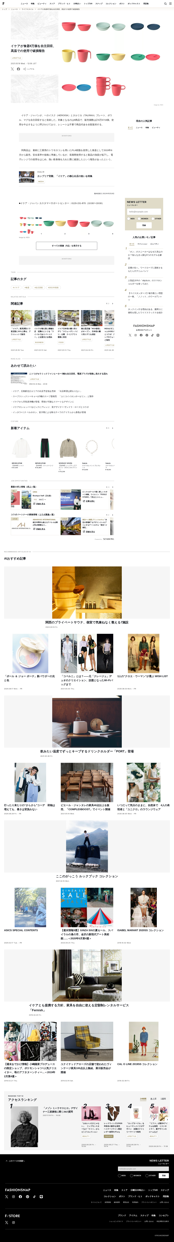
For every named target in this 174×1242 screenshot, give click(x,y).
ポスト (122, 3)
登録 (144, 225)
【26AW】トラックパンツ (44, 465)
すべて (130, 127)
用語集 (146, 3)
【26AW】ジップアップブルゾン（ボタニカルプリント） (68, 467)
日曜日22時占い (138, 1190)
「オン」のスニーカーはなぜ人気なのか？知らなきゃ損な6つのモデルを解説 (145, 255)
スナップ (99, 3)
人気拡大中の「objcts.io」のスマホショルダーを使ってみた (145, 282)
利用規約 (135, 1202)
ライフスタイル (27, 9)
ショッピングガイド (116, 1221)
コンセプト (164, 1215)
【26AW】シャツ (18, 465)
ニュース (24, 3)
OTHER (158, 219)
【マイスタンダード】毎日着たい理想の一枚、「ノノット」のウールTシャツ (145, 296)
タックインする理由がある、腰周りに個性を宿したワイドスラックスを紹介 (145, 311)
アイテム (133, 1215)
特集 (33, 3)
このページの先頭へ (17, 1161)
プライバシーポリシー (149, 1202)
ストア (52, 3)
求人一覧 (31, 487)
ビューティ (42, 3)
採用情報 (108, 1202)
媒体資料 (117, 1202)
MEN (133, 219)
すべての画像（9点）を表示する (67, 246)
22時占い (77, 3)
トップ (4, 9)
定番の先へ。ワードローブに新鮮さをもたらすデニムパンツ (145, 269)
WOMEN (144, 219)
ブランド (122, 1215)
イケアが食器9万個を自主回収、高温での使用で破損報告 (58, 9)
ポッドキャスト (134, 3)
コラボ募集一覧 (46, 514)
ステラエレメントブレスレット (91, 467)
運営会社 (126, 1202)
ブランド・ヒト (64, 3)
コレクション (111, 3)
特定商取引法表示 (163, 1221)
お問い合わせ (164, 1202)
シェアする (30, 69)
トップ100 (88, 3)
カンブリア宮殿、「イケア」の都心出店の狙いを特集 (64, 176)
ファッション (142, 244)
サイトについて (96, 1202)
